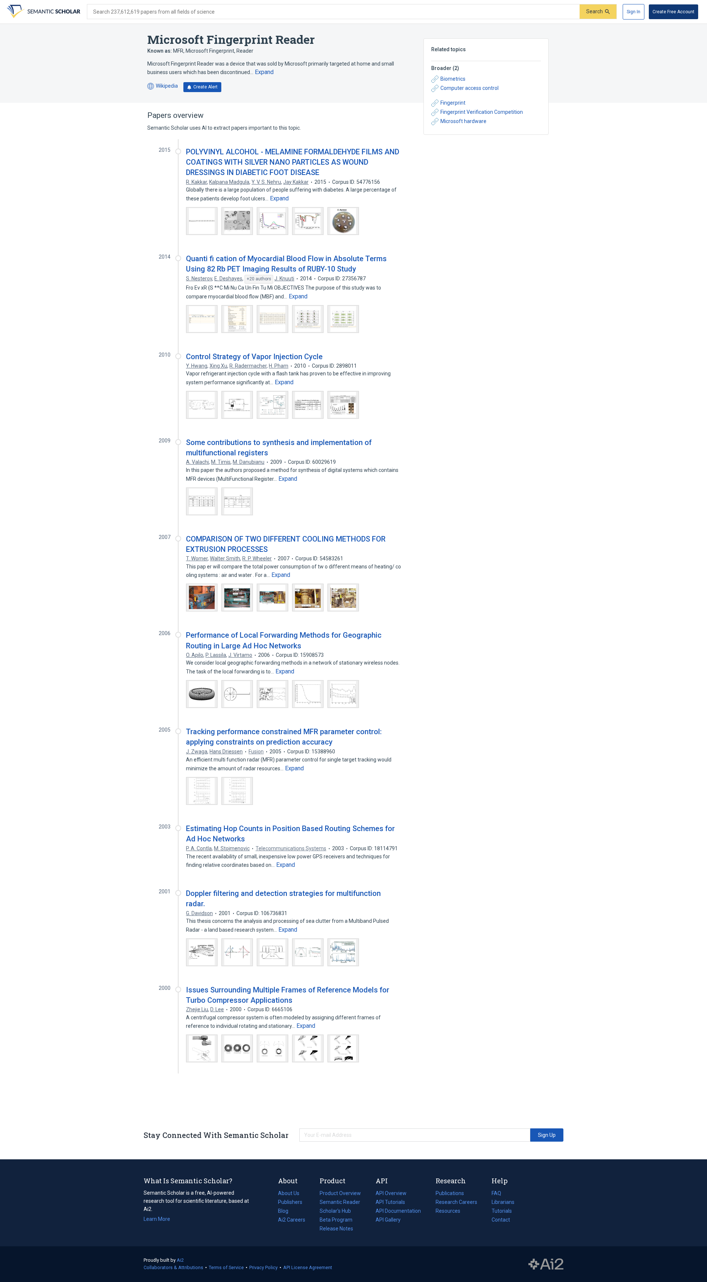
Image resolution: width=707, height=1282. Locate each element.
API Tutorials (390, 1202)
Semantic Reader (340, 1202)
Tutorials (502, 1211)
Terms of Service (226, 1267)
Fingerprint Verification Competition (481, 112)
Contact (501, 1220)
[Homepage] (42, 11)
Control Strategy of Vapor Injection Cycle (254, 356)
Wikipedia (162, 86)
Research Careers (456, 1202)
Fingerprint (452, 103)
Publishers (290, 1202)
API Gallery (388, 1220)
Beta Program (336, 1220)
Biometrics (452, 79)
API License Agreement (307, 1267)
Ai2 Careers (291, 1220)
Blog (286, 1211)
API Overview (391, 1193)
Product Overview (340, 1193)
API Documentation (398, 1211)
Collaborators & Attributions (173, 1267)
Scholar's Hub (335, 1211)
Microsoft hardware (463, 121)
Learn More (157, 1219)
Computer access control (469, 88)
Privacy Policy (263, 1267)
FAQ (496, 1193)
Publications (450, 1194)
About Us (288, 1193)
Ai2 (180, 1260)
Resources (448, 1211)
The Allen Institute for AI (545, 1264)
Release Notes (336, 1229)
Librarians (503, 1202)
